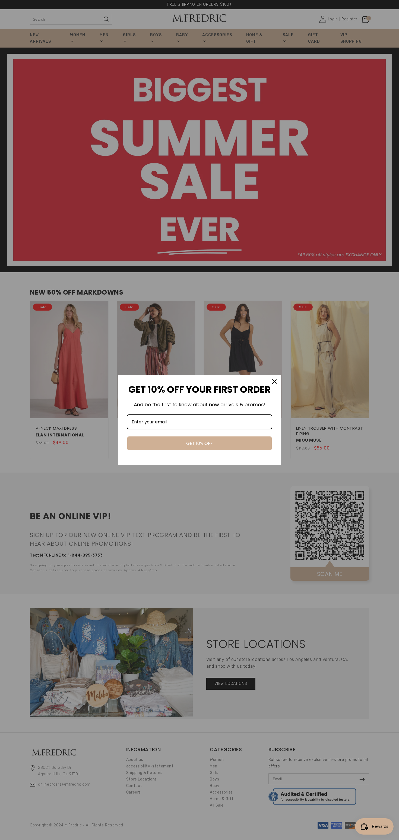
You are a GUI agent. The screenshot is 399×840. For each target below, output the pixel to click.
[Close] (274, 381)
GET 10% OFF (199, 443)
